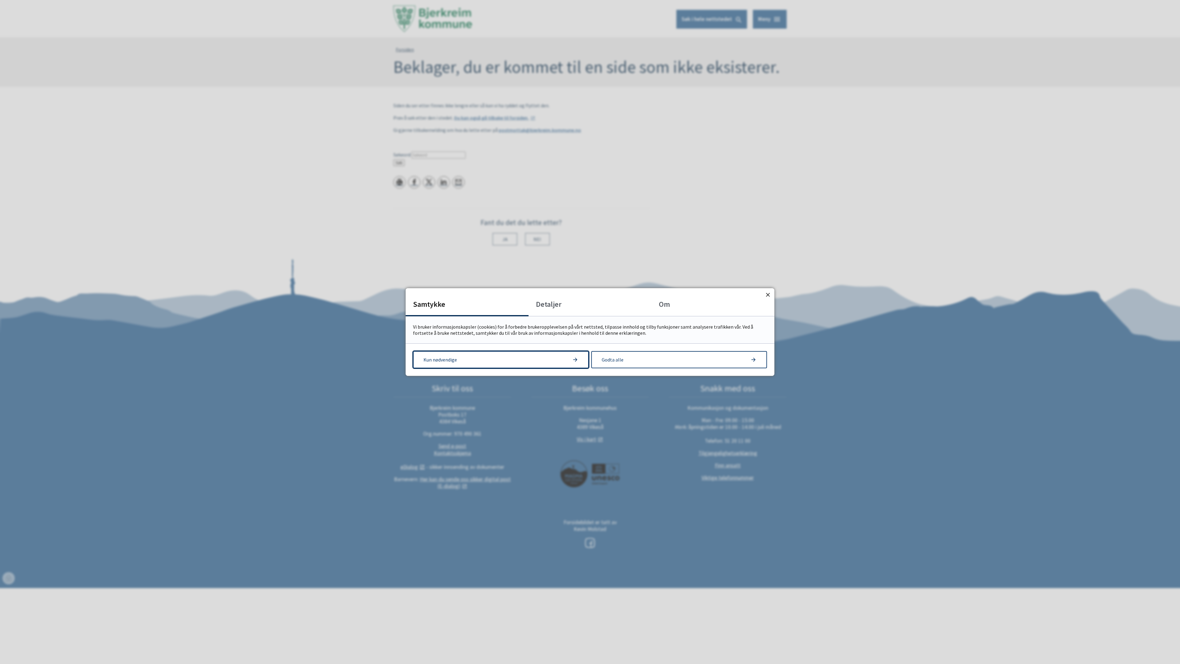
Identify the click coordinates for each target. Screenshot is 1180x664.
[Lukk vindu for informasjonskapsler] (768, 295)
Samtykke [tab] (429, 304)
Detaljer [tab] (548, 304)
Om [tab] (664, 304)
